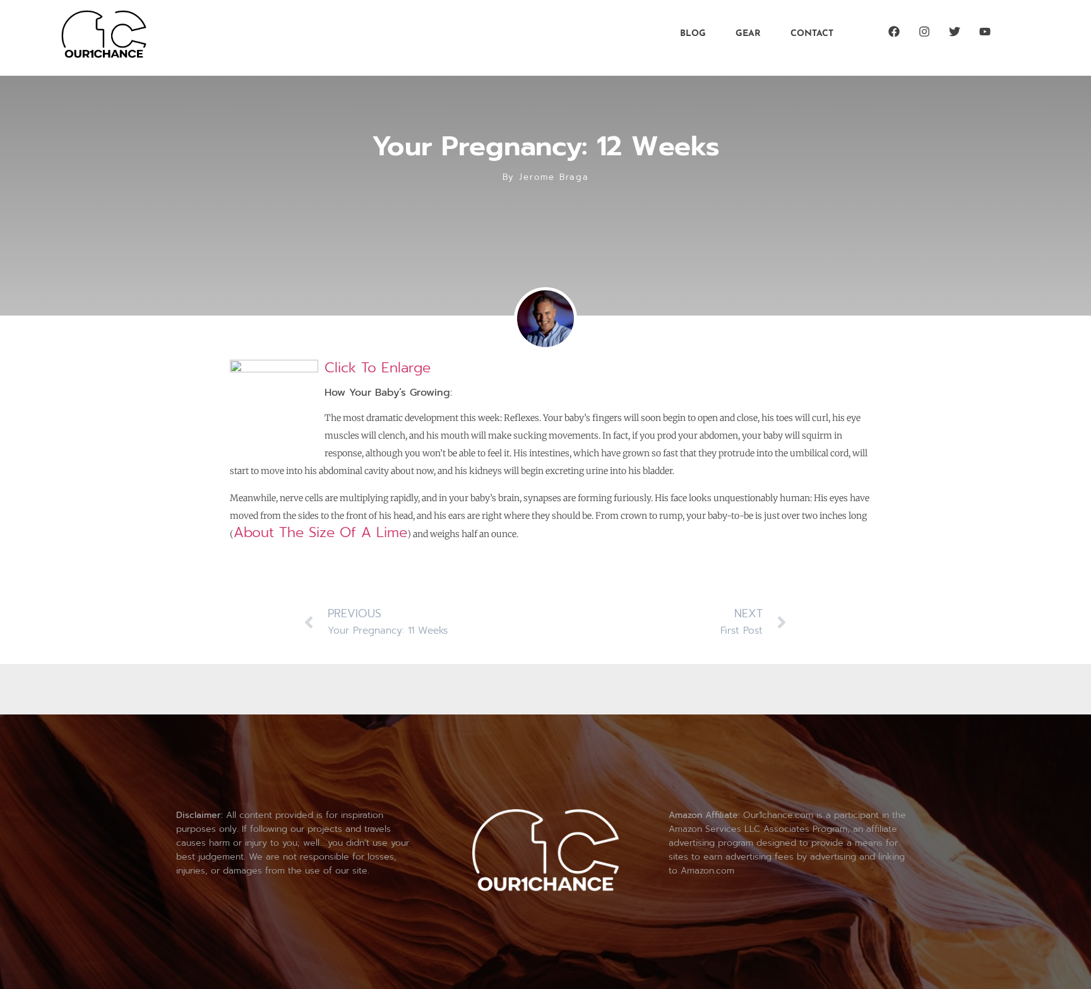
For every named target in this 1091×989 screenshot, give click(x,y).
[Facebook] (894, 31)
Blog (693, 33)
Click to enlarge (378, 367)
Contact (811, 33)
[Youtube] (985, 31)
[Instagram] (924, 31)
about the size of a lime (320, 532)
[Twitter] (954, 31)
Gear (748, 33)
